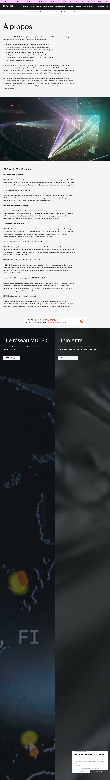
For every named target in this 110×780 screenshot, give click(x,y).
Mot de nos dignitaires (80, 11)
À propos (26, 11)
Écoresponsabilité (49, 11)
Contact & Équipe (68, 11)
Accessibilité (59, 11)
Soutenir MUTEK (39, 11)
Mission (32, 11)
